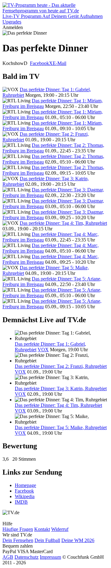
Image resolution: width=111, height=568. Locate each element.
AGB (7, 557)
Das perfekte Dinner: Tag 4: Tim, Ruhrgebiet (63, 223)
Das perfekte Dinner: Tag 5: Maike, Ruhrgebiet (61, 427)
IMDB (21, 502)
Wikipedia (25, 496)
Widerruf (59, 529)
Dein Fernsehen (17, 540)
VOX (43, 349)
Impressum (50, 557)
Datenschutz (26, 557)
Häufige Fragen (17, 529)
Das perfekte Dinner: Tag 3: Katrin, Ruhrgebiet (61, 388)
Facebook (39, 63)
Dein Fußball (47, 540)
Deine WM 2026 (77, 540)
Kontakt (42, 529)
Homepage (25, 485)
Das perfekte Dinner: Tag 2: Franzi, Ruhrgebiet (61, 366)
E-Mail (59, 63)
